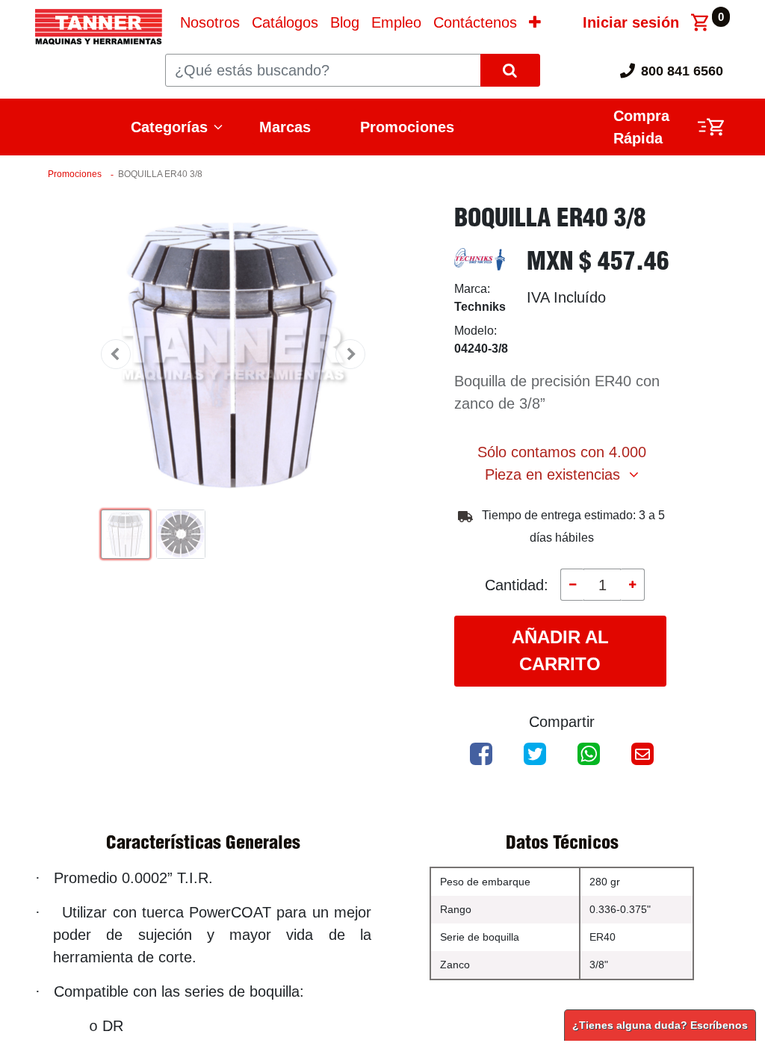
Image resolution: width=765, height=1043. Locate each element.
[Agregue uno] (632, 584)
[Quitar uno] (572, 584)
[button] (535, 22)
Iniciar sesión (631, 22)
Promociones (407, 127)
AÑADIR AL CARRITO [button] (560, 651)
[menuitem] (210, 22)
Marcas (285, 127)
